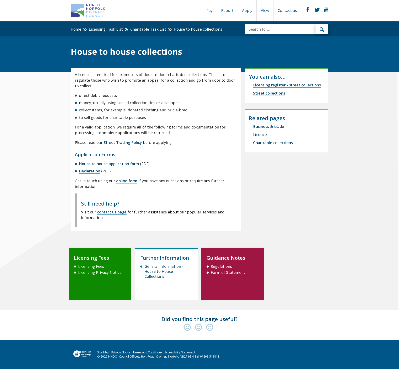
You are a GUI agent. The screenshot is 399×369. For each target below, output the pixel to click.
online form (126, 180)
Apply (247, 10)
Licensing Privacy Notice (100, 272)
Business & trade (268, 126)
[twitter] (317, 9)
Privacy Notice (121, 352)
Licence (260, 134)
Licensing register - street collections (287, 84)
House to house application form (109, 163)
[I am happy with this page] (188, 328)
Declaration (89, 170)
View (265, 10)
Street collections (269, 93)
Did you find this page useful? (199, 319)
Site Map (103, 352)
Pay (209, 10)
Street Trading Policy (123, 142)
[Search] (321, 29)
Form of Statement (228, 272)
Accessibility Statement (179, 352)
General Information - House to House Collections (163, 271)
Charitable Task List (148, 29)
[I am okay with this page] (199, 328)
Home (76, 29)
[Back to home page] (88, 10)
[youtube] (326, 9)
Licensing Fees (91, 266)
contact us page (112, 211)
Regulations (221, 266)
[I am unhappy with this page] (209, 328)
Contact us (287, 10)
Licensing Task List (106, 29)
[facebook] (307, 9)
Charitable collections (273, 142)
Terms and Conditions (147, 352)
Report (227, 10)
